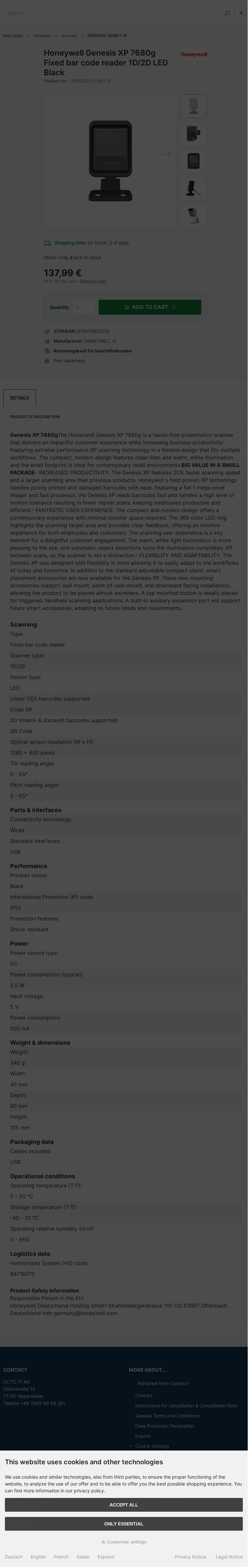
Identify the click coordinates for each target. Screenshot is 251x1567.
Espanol (106, 1556)
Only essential (123, 1523)
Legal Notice (229, 1556)
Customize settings (126, 1541)
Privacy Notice (190, 1556)
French (61, 1556)
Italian (83, 1556)
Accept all (123, 1504)
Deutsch (14, 1556)
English (38, 1556)
